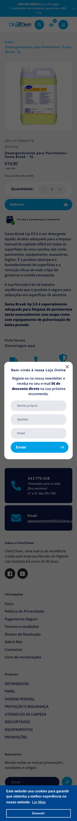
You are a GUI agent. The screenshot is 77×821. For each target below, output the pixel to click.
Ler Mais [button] (39, 802)
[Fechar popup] (67, 366)
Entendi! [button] (38, 813)
